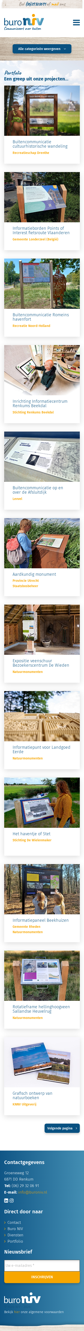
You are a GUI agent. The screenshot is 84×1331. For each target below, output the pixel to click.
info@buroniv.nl (32, 1193)
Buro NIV (15, 1229)
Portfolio (15, 1242)
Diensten (15, 1235)
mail (54, 4)
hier (17, 1312)
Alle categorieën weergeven (39, 49)
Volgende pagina (60, 1128)
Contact (14, 1223)
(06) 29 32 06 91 (35, 4)
